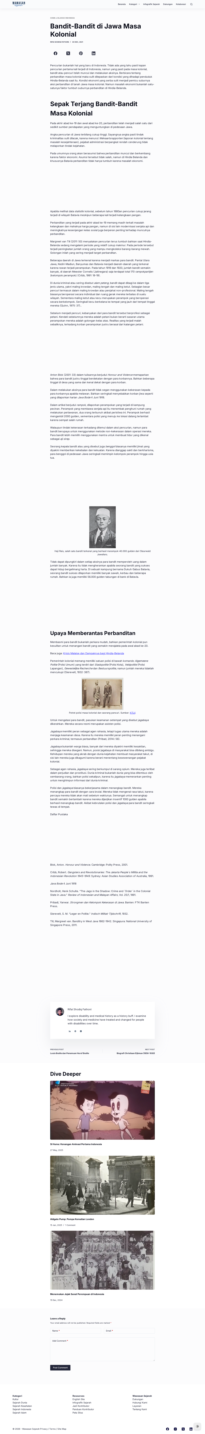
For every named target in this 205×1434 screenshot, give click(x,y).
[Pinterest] (81, 53)
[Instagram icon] (81, 1031)
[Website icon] (75, 1031)
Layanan (136, 1406)
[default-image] (19, 4)
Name (56, 1330)
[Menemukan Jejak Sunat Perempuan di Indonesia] (102, 1260)
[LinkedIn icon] (70, 1031)
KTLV (132, 712)
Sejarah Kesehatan (22, 1406)
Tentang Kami (139, 1409)
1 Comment (70, 1225)
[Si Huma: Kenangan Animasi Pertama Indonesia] (102, 1110)
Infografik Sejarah (151, 4)
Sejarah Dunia (20, 1402)
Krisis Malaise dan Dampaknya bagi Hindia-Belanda (93, 653)
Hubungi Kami (139, 1402)
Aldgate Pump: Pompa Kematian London (72, 1219)
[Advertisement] (102, 186)
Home (52, 18)
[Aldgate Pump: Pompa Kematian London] (102, 1185)
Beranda (122, 4)
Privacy (44, 1429)
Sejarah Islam (19, 1412)
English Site (79, 1399)
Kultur (16, 1399)
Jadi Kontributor (81, 1406)
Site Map (61, 1429)
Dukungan (168, 4)
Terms (52, 1429)
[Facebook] (55, 53)
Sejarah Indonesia (66, 18)
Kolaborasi (181, 4)
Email (109, 1330)
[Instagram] (175, 1429)
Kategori (133, 4)
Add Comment (60, 1340)
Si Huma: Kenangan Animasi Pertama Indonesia (76, 1144)
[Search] (191, 4)
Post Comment (60, 1367)
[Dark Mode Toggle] (197, 1426)
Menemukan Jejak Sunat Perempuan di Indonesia (77, 1294)
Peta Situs (78, 1412)
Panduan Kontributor (83, 1409)
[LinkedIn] (93, 53)
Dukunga (137, 1399)
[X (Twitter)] (68, 53)
